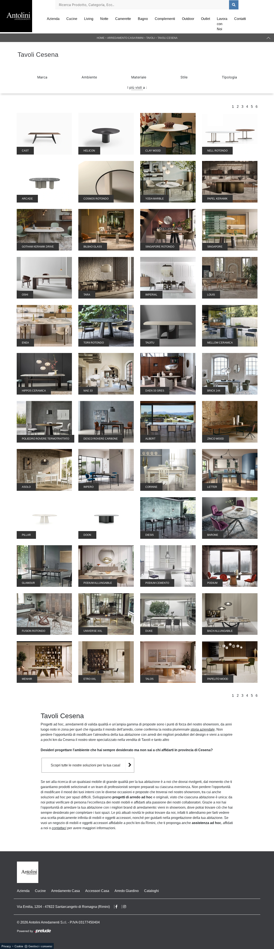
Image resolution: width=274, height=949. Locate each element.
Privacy (6, 946)
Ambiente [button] (89, 77)
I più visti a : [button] (137, 87)
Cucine (71, 19)
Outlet (205, 19)
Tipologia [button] (229, 77)
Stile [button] (184, 77)
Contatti (240, 19)
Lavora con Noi (222, 24)
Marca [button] (42, 77)
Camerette (123, 19)
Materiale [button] (138, 77)
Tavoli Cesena (167, 37)
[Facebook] (118, 906)
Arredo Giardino (127, 891)
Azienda (53, 19)
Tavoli (150, 37)
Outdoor (188, 19)
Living (88, 19)
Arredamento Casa (65, 891)
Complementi (165, 19)
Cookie (19, 946)
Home (100, 37)
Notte (104, 19)
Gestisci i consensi (40, 946)
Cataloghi (151, 891)
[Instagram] (126, 906)
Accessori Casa (97, 891)
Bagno (143, 19)
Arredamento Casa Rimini (125, 37)
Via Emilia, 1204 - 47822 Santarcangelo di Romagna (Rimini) (63, 906)
